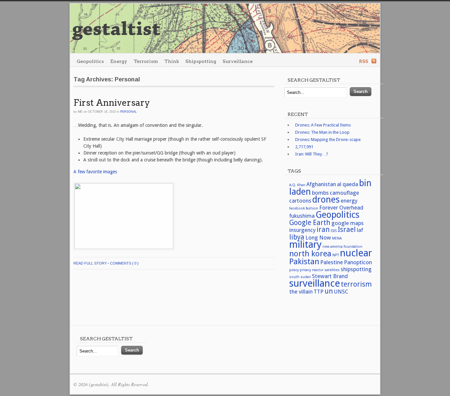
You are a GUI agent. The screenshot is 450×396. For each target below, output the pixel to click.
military (305, 244)
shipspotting (356, 269)
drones (326, 199)
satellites (332, 270)
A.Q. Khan (297, 185)
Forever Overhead (341, 207)
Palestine (331, 262)
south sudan (300, 277)
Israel (347, 230)
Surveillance (238, 61)
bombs (320, 192)
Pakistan (304, 261)
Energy (118, 61)
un (328, 291)
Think (171, 61)
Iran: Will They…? (311, 154)
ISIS (334, 231)
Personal (128, 111)
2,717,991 (304, 146)
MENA (337, 238)
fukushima (302, 215)
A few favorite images (95, 171)
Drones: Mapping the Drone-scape (328, 139)
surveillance (314, 283)
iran (323, 230)
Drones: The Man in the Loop (322, 132)
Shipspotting (200, 61)
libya (296, 237)
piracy (294, 270)
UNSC (341, 291)
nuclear (356, 253)
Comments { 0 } (124, 263)
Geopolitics (90, 61)
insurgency (302, 230)
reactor (317, 270)
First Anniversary (111, 102)
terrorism (356, 284)
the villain (301, 291)
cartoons (300, 200)
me (80, 111)
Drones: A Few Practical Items (323, 125)
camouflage (344, 192)
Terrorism (146, 61)
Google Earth (309, 223)
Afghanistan (321, 184)
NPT (335, 255)
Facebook (297, 208)
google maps (347, 223)
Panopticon (358, 262)
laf (360, 230)
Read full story (90, 263)
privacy (305, 270)
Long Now (318, 237)
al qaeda (347, 184)
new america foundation (342, 246)
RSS (363, 61)
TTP (318, 291)
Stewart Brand (330, 276)
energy (349, 200)
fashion (312, 208)
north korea (310, 253)
